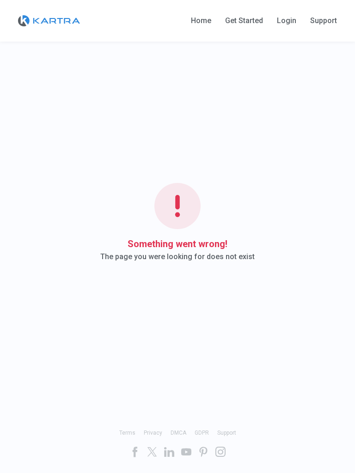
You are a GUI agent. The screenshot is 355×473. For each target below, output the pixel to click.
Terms (127, 433)
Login (286, 20)
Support (323, 20)
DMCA (178, 433)
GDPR (202, 433)
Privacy (153, 433)
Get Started (244, 20)
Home (201, 20)
